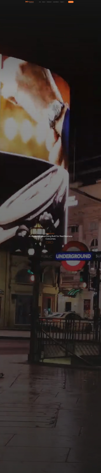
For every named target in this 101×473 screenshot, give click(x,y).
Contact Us (71, 1)
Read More (49, 242)
